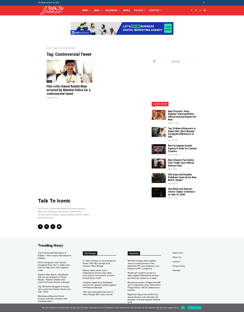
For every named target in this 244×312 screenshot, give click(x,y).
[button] (204, 3)
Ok (183, 308)
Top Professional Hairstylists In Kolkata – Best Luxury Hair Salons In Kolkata (54, 255)
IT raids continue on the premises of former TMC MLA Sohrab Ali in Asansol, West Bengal (99, 263)
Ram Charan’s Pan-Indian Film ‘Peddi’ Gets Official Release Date (181, 162)
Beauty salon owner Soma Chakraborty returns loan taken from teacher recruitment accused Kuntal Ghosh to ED (98, 274)
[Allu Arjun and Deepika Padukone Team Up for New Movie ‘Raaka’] (159, 178)
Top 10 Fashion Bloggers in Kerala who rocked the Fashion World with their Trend (54, 289)
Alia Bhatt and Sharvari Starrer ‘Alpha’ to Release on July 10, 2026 (181, 191)
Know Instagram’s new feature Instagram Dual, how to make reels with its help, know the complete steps (54, 266)
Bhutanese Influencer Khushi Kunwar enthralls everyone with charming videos (52, 299)
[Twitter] (200, 10)
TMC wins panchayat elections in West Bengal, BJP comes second (98, 293)
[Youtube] (204, 10)
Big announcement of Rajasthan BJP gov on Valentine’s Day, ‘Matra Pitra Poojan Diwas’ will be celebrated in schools (144, 286)
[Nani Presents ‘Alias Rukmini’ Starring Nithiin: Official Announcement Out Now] (159, 115)
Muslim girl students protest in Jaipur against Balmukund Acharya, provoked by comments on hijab (143, 275)
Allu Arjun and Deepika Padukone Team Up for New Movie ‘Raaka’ (182, 177)
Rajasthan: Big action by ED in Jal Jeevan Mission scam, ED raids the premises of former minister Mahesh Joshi (144, 298)
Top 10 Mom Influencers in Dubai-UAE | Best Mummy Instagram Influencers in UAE (182, 132)
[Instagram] (196, 10)
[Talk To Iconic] (53, 10)
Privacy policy (194, 308)
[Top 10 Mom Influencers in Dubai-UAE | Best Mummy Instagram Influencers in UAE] (159, 132)
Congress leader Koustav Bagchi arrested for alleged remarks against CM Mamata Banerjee (99, 285)
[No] (240, 307)
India (49, 81)
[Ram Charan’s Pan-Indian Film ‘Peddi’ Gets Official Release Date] (159, 163)
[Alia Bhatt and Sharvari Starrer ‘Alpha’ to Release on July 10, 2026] (159, 192)
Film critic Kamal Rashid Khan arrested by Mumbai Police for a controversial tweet (69, 90)
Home (49, 48)
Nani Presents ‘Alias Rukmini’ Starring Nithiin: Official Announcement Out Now (182, 115)
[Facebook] (191, 10)
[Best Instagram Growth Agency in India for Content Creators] (159, 149)
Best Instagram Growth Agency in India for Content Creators (182, 148)
